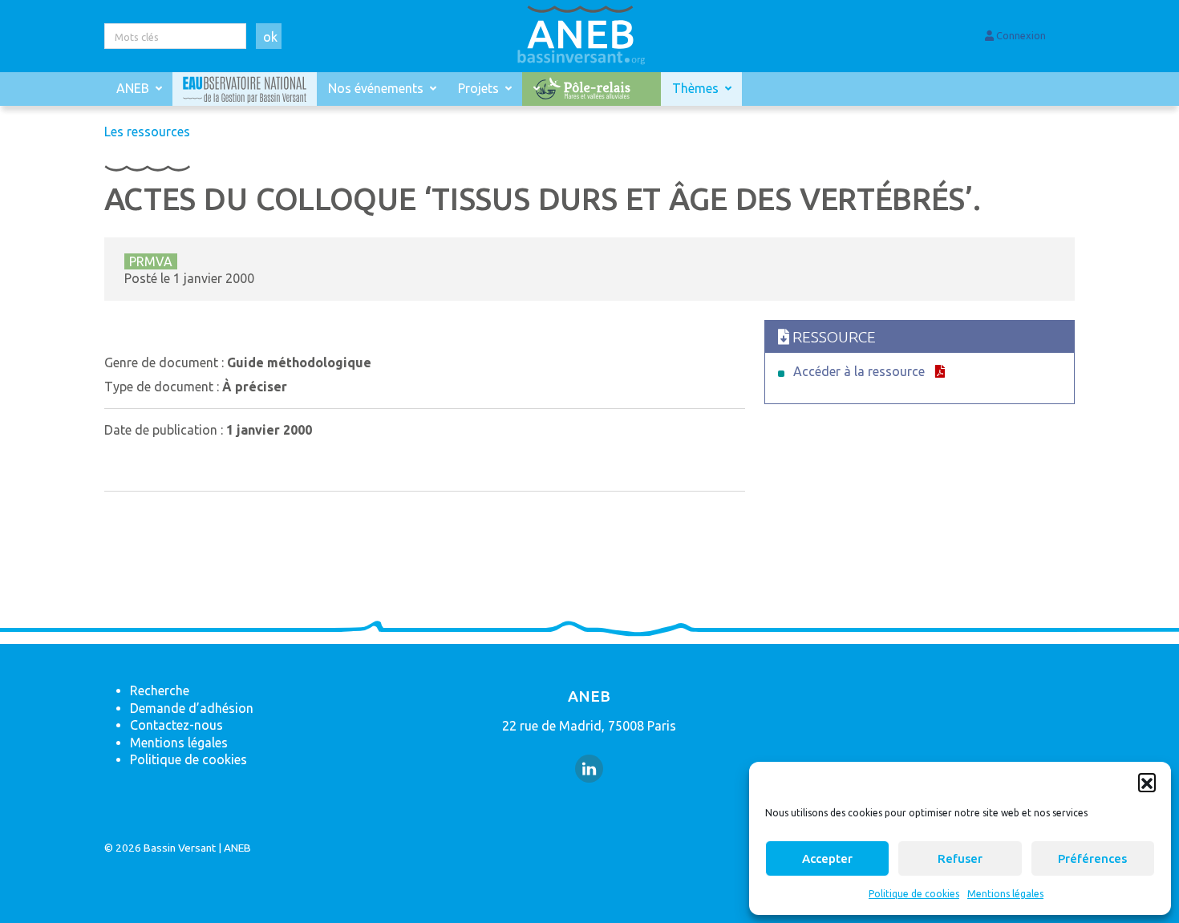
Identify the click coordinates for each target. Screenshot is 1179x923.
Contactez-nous (176, 725)
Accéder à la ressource (859, 371)
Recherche (159, 690)
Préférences (1092, 858)
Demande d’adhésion (191, 708)
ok (270, 37)
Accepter (827, 858)
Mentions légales (1005, 894)
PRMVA (150, 261)
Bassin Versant (180, 847)
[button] (1147, 782)
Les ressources (147, 131)
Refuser (960, 858)
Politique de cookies (914, 894)
